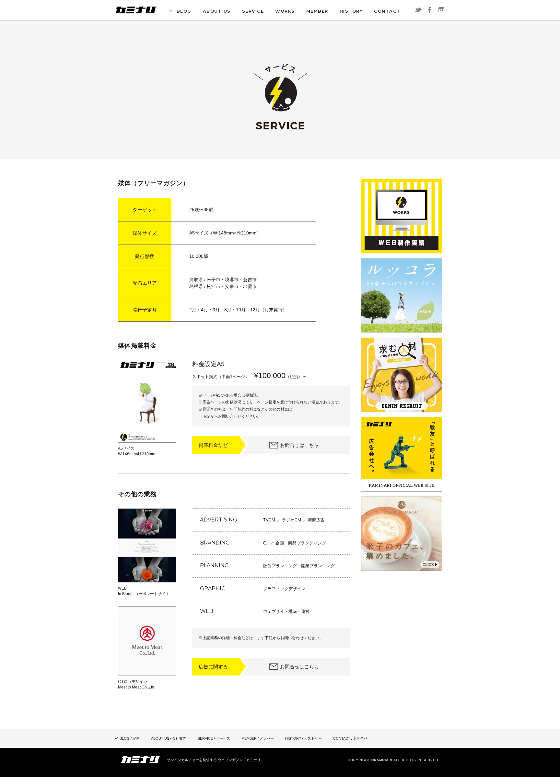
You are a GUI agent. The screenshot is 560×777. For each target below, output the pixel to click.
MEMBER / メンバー (257, 738)
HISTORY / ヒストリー (303, 738)
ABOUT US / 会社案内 (168, 738)
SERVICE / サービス (214, 738)
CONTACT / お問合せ (350, 738)
